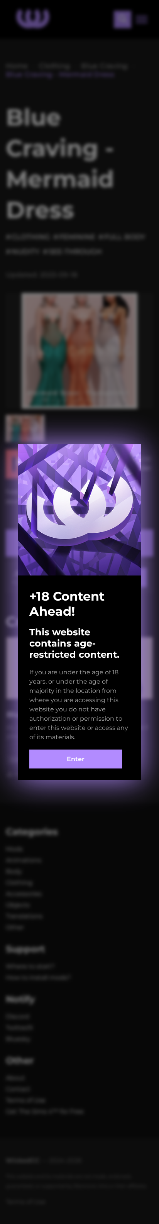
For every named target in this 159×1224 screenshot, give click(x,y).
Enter (76, 759)
